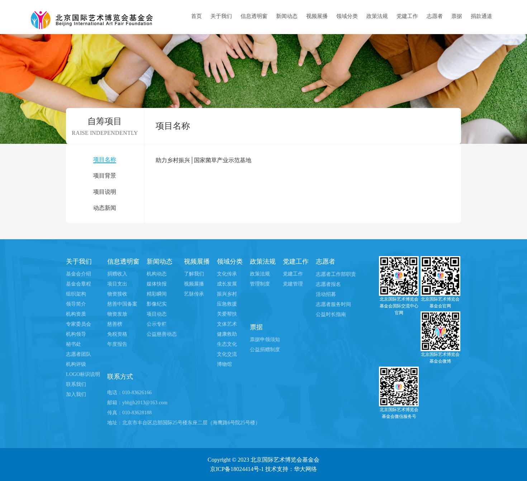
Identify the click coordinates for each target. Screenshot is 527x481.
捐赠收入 (117, 274)
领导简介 (76, 304)
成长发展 (227, 284)
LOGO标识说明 (83, 374)
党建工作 (407, 16)
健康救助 (227, 334)
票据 (456, 16)
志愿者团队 (78, 354)
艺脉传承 (194, 294)
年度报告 (117, 344)
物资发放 (117, 314)
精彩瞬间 (157, 294)
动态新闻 (104, 208)
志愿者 (435, 16)
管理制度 (260, 284)
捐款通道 (481, 16)
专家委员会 (78, 324)
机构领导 (76, 334)
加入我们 (76, 394)
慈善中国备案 (122, 304)
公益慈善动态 (162, 334)
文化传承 (227, 274)
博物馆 (224, 364)
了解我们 (194, 274)
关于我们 (221, 16)
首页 (196, 16)
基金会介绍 (78, 274)
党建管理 (293, 284)
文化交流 (227, 354)
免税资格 (117, 334)
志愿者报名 (328, 284)
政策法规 (377, 16)
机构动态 (157, 274)
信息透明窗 (254, 16)
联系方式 (120, 376)
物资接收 (117, 294)
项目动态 (157, 314)
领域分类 (347, 16)
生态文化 (227, 344)
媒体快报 (157, 284)
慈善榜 (114, 324)
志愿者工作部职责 (336, 274)
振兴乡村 (227, 294)
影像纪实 (157, 304)
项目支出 (117, 284)
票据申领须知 (265, 339)
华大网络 (305, 469)
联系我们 (76, 384)
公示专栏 (157, 324)
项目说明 (104, 192)
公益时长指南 (331, 314)
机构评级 (76, 364)
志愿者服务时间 (333, 304)
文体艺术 (227, 324)
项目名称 (104, 159)
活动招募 (326, 294)
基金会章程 (78, 284)
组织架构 (76, 294)
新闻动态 (287, 16)
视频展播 (317, 16)
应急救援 (227, 304)
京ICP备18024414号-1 (237, 469)
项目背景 (104, 176)
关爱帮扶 (227, 314)
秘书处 (73, 344)
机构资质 (76, 314)
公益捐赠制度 (265, 349)
